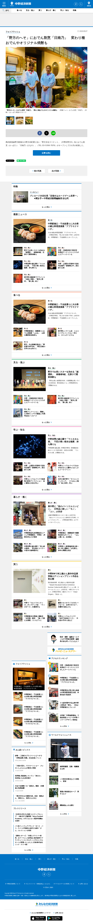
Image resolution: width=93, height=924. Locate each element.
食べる (19, 10)
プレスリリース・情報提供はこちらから (38, 884)
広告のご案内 (49, 887)
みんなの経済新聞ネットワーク (46, 904)
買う (40, 10)
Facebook (76, 4)
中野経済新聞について (13, 884)
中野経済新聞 (20, 4)
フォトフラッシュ (13, 31)
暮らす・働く (51, 10)
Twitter (81, 4)
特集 (74, 10)
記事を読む (46, 153)
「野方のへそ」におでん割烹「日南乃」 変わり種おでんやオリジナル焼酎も (31, 110)
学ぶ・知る (64, 10)
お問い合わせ (84, 884)
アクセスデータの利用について (64, 884)
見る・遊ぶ (30, 10)
